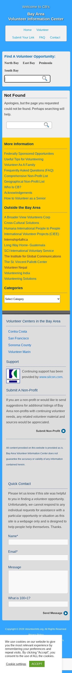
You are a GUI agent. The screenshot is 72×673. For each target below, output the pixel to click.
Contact (55, 37)
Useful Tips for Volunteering (23, 159)
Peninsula (45, 63)
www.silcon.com (50, 377)
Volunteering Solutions (20, 278)
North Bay (11, 63)
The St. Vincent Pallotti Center (25, 262)
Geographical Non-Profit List (24, 181)
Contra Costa (17, 331)
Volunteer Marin (19, 352)
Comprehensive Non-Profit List (26, 176)
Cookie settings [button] (16, 664)
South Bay (11, 70)
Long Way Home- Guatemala (24, 245)
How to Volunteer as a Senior (25, 198)
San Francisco (18, 338)
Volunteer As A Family (19, 165)
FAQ (42, 37)
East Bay (29, 63)
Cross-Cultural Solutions (21, 223)
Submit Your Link (23, 37)
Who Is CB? (12, 187)
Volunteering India (17, 273)
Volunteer (42, 30)
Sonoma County (19, 345)
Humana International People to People (32, 228)
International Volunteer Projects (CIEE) (31, 234)
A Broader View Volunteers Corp (27, 217)
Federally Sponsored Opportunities (29, 153)
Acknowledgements (18, 192)
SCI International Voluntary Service (29, 250)
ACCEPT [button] (37, 663)
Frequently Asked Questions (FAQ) (28, 170)
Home (28, 30)
